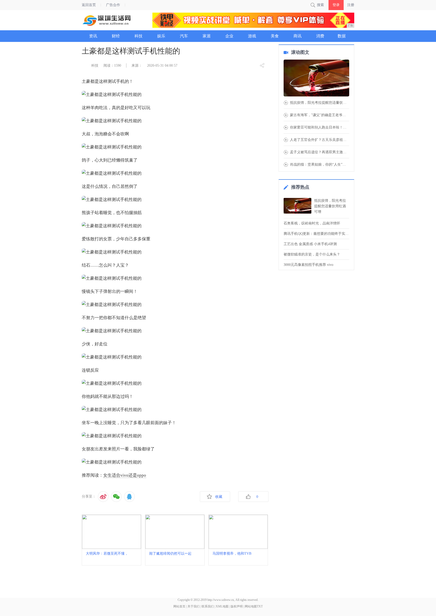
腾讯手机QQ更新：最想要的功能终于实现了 (316, 234)
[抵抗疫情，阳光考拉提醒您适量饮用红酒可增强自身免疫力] (316, 78)
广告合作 (113, 5)
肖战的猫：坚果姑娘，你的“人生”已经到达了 (319, 164)
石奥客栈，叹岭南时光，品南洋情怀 (312, 223)
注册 (350, 5)
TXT (260, 606)
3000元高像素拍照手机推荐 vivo (308, 265)
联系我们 (208, 606)
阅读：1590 (112, 65)
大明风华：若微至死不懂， (107, 553)
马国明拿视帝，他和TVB (231, 553)
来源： (136, 65)
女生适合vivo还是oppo (124, 475)
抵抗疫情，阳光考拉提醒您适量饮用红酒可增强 (319, 103)
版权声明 (237, 606)
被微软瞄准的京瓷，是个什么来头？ (312, 254)
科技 (94, 65)
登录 (336, 5)
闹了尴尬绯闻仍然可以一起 (170, 553)
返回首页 (89, 5)
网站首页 (179, 606)
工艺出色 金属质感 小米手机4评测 (310, 244)
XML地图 (222, 606)
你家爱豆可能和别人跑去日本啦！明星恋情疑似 (319, 127)
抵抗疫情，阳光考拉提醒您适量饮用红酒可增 (330, 206)
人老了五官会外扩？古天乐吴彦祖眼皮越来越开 (319, 140)
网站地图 (251, 606)
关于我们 (193, 606)
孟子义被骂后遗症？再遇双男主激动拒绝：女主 (319, 152)
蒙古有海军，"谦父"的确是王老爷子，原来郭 (319, 115)
